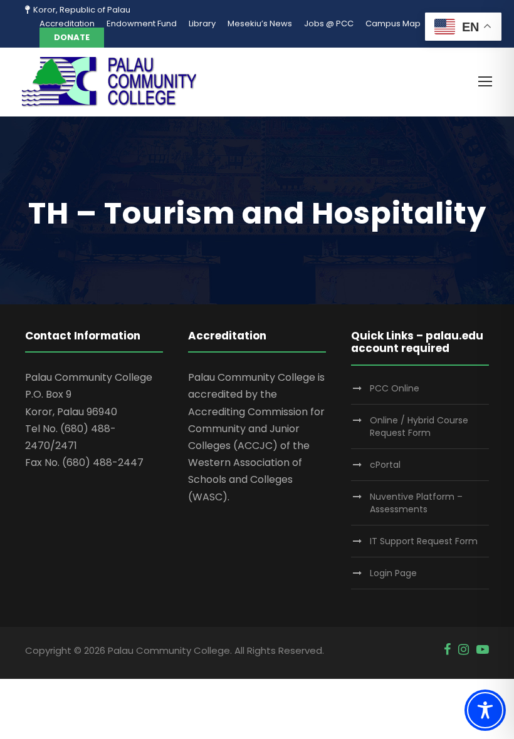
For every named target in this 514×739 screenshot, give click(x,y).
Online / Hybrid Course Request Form (419, 426)
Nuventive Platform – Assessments (416, 502)
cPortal (385, 464)
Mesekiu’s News (260, 23)
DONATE (72, 37)
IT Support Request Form (424, 541)
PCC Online (394, 388)
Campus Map (393, 23)
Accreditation (67, 23)
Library (202, 23)
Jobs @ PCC (329, 23)
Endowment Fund (142, 23)
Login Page (393, 573)
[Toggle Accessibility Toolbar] (485, 710)
